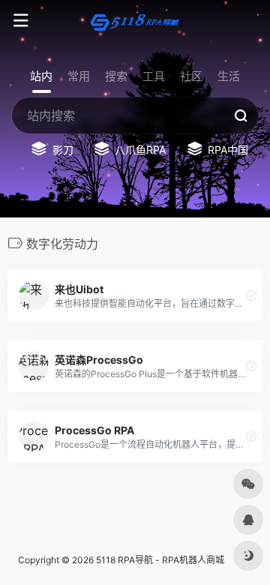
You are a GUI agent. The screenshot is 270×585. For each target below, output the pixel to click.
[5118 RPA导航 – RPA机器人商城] (135, 21)
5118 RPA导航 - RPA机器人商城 (160, 560)
